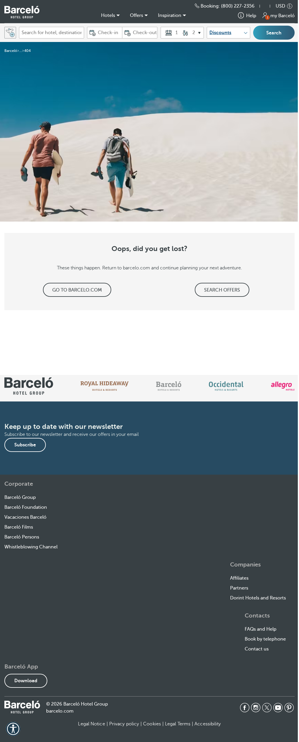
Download (25, 680)
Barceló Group (20, 497)
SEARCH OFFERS (222, 290)
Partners (239, 588)
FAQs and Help (261, 629)
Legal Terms (177, 724)
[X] (267, 707)
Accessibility (207, 724)
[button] (267, 6)
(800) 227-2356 (238, 6)
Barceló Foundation (25, 507)
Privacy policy (124, 724)
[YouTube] (278, 707)
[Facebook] (244, 707)
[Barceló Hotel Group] (21, 12)
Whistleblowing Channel (31, 547)
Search (273, 33)
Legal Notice (91, 724)
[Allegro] (283, 386)
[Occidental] (226, 386)
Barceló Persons (21, 537)
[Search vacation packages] (10, 32)
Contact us (257, 649)
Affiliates (239, 578)
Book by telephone (265, 639)
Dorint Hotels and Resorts (258, 598)
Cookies (152, 724)
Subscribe (25, 445)
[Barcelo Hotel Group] (22, 707)
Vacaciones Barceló (25, 517)
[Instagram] (255, 707)
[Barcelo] (168, 386)
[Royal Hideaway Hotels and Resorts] (104, 386)
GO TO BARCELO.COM (77, 290)
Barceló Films (18, 527)
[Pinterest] (289, 707)
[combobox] (51, 32)
